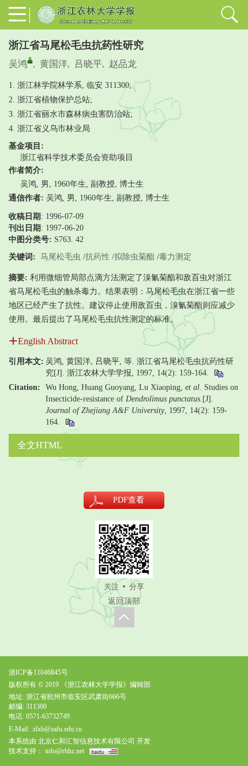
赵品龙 (123, 64)
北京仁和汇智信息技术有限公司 (86, 741)
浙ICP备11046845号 (38, 672)
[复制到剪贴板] (218, 373)
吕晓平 (88, 64)
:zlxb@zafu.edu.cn (56, 729)
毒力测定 (175, 256)
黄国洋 (53, 64)
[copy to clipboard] (69, 422)
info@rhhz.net (64, 751)
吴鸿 (18, 64)
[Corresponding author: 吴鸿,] (30, 60)
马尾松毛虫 (60, 256)
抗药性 (97, 256)
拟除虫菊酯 (134, 256)
